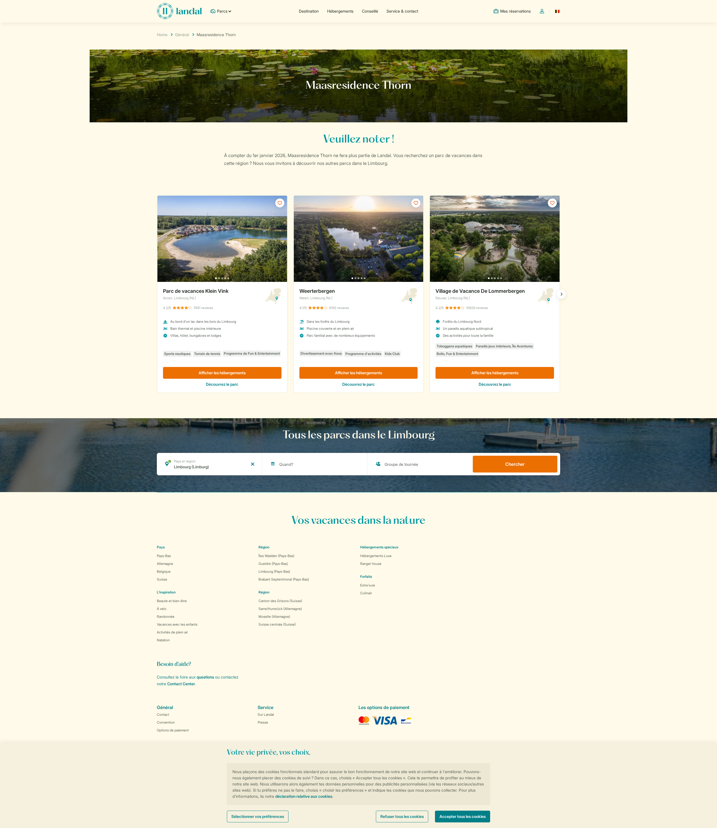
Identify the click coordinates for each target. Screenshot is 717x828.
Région (264, 547)
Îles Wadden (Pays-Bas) (276, 556)
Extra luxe (367, 585)
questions (205, 677)
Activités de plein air (172, 632)
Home (162, 34)
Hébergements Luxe (376, 556)
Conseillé (370, 11)
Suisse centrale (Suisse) (277, 624)
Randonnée (165, 616)
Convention (166, 722)
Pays (161, 547)
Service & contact (402, 11)
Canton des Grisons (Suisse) (280, 601)
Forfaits (366, 576)
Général (182, 34)
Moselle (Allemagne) (274, 616)
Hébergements (340, 11)
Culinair (366, 593)
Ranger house (370, 564)
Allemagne (165, 564)
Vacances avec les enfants (177, 624)
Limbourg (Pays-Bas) (274, 571)
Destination (309, 11)
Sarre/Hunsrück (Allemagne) (280, 609)
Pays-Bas (164, 556)
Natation (163, 640)
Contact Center (181, 683)
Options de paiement (173, 730)
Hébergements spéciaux (379, 547)
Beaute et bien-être (172, 601)
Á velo (161, 609)
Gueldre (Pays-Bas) (273, 564)
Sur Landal (266, 714)
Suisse (162, 579)
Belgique (164, 571)
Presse (263, 722)
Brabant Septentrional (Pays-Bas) (284, 579)
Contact (163, 714)
